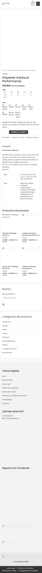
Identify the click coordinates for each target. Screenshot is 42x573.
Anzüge (5, 326)
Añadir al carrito (18, 132)
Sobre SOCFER (7, 380)
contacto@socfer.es (11, 418)
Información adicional (10, 150)
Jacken (4, 333)
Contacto (5, 403)
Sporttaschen (7, 353)
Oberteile (5, 337)
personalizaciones (8, 341)
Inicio (4, 70)
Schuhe (5, 345)
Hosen (4, 330)
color (4, 103)
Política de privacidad (10, 388)
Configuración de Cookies (28, 571)
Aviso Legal (6, 384)
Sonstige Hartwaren (9, 349)
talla (3, 90)
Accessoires (6, 322)
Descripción (6, 146)
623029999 (8, 416)
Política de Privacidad (25, 568)
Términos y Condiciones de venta (14, 396)
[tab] (21, 146)
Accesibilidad (7, 400)
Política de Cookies (9, 392)
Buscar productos (8, 294)
